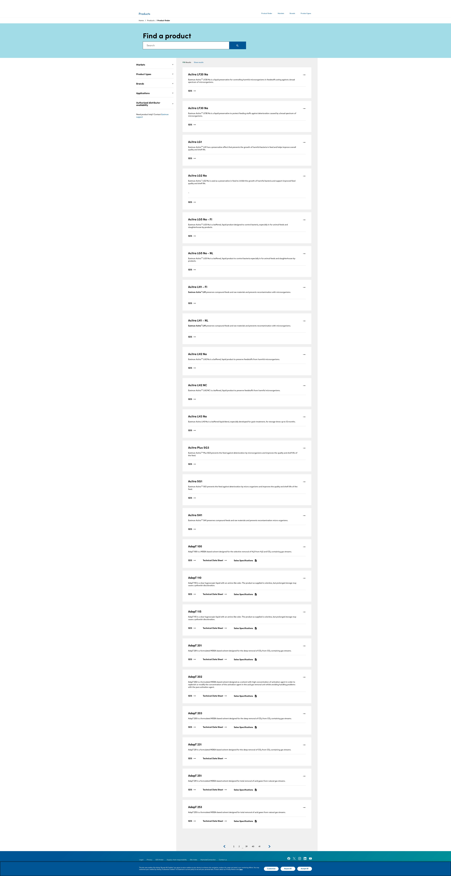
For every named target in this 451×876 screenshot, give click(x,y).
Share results (198, 62)
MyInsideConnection (208, 860)
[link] (247, 82)
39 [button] (246, 847)
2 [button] (239, 847)
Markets (281, 13)
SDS (190, 91)
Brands (292, 13)
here (241, 869)
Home (141, 20)
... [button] (242, 848)
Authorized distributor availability (148, 104)
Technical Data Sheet (213, 560)
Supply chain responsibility (177, 860)
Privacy (149, 860)
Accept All (304, 869)
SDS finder (159, 860)
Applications (143, 93)
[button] (224, 846)
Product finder (266, 13)
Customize (271, 869)
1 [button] (233, 847)
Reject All (288, 869)
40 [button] (253, 847)
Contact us (223, 860)
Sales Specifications (243, 560)
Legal (141, 860)
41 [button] (259, 847)
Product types (306, 13)
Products (151, 20)
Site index (193, 860)
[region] (225, 869)
